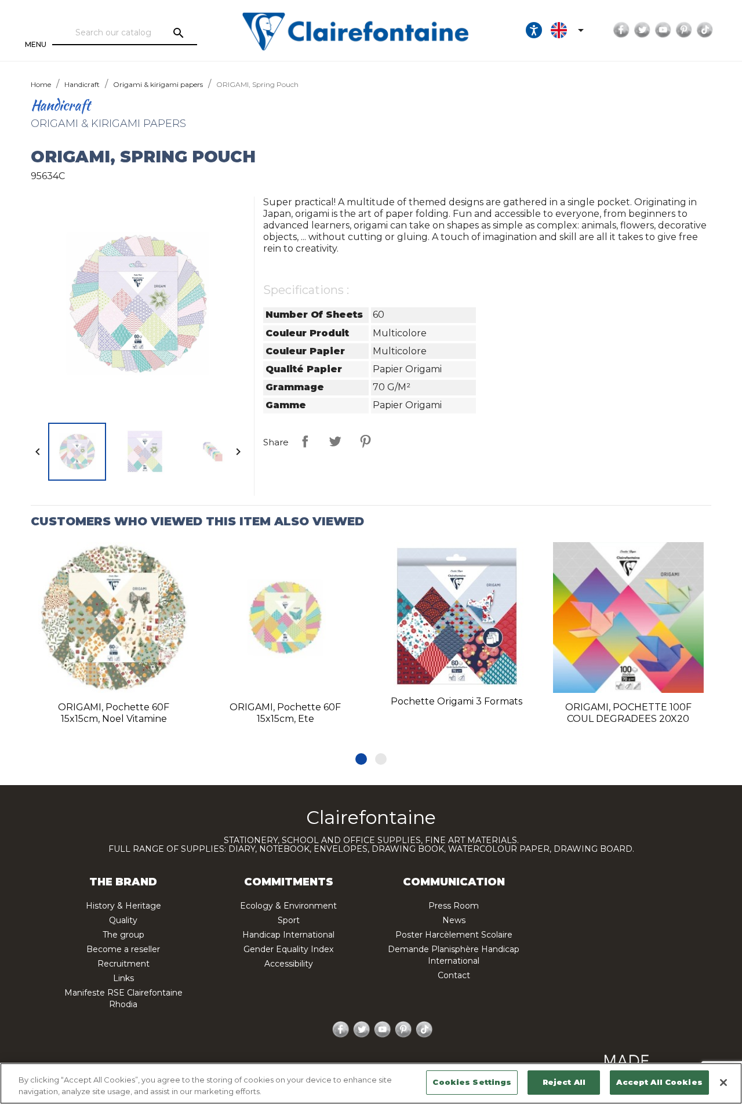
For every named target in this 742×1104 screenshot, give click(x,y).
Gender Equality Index (288, 949)
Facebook (621, 30)
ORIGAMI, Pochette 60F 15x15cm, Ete (285, 713)
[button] (361, 759)
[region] (371, 1083)
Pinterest (684, 30)
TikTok (705, 30)
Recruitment (123, 963)
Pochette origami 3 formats (456, 701)
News (453, 920)
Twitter (642, 30)
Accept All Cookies (659, 1082)
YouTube (663, 30)
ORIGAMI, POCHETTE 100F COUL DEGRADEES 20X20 (628, 713)
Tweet (335, 441)
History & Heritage (123, 905)
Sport (289, 920)
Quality (123, 920)
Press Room (453, 905)
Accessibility (288, 963)
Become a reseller (123, 949)
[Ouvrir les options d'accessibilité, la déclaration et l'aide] (534, 30)
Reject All (564, 1082)
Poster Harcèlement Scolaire (453, 934)
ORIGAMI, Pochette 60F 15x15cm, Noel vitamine (113, 713)
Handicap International (288, 934)
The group (123, 934)
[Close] (723, 1082)
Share (305, 441)
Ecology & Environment (288, 905)
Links (123, 978)
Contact (454, 975)
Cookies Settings (471, 1082)
